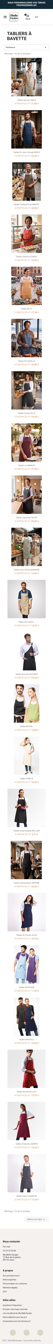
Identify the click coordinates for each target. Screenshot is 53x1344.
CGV (5, 1291)
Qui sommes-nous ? (11, 1275)
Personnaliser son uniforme (15, 1283)
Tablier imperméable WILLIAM (26, 831)
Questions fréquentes (12, 1305)
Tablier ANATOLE (26, 1039)
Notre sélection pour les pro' (15, 1317)
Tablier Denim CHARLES (26, 1196)
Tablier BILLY (26, 309)
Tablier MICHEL (26, 726)
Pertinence (26, 47)
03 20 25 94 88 (9, 1250)
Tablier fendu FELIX (26, 413)
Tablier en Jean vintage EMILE (26, 152)
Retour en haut (36, 1219)
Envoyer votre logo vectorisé (15, 1309)
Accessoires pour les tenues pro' (17, 1321)
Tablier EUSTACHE (26, 987)
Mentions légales (10, 1287)
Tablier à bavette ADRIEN (27, 1144)
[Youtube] (40, 1333)
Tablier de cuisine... (26, 622)
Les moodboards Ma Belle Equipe (17, 1313)
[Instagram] (27, 1333)
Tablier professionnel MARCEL (26, 204)
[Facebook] (13, 1333)
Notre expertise (9, 1279)
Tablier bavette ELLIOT (26, 1092)
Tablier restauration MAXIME (26, 883)
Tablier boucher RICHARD (26, 674)
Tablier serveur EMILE (26, 100)
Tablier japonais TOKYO (26, 517)
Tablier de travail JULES (26, 935)
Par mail (6, 1246)
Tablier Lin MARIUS (26, 465)
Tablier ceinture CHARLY (26, 256)
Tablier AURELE (26, 778)
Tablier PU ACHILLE (26, 361)
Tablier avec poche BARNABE (26, 570)
